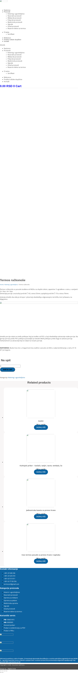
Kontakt (6, 41)
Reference (7, 38)
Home (2, 284)
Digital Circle (12, 669)
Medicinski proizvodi (15, 22)
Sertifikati (11, 34)
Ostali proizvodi (13, 26)
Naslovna (7, 10)
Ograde (10, 24)
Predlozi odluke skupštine (12, 39)
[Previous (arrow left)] (1, 672)
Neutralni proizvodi (14, 16)
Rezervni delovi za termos (17, 28)
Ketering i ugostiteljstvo (16, 14)
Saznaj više (41, 427)
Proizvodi (7, 12)
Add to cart (7, 369)
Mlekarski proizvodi (14, 18)
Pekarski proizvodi (14, 20)
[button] (39, 45)
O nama (6, 32)
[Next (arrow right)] (2, 672)
